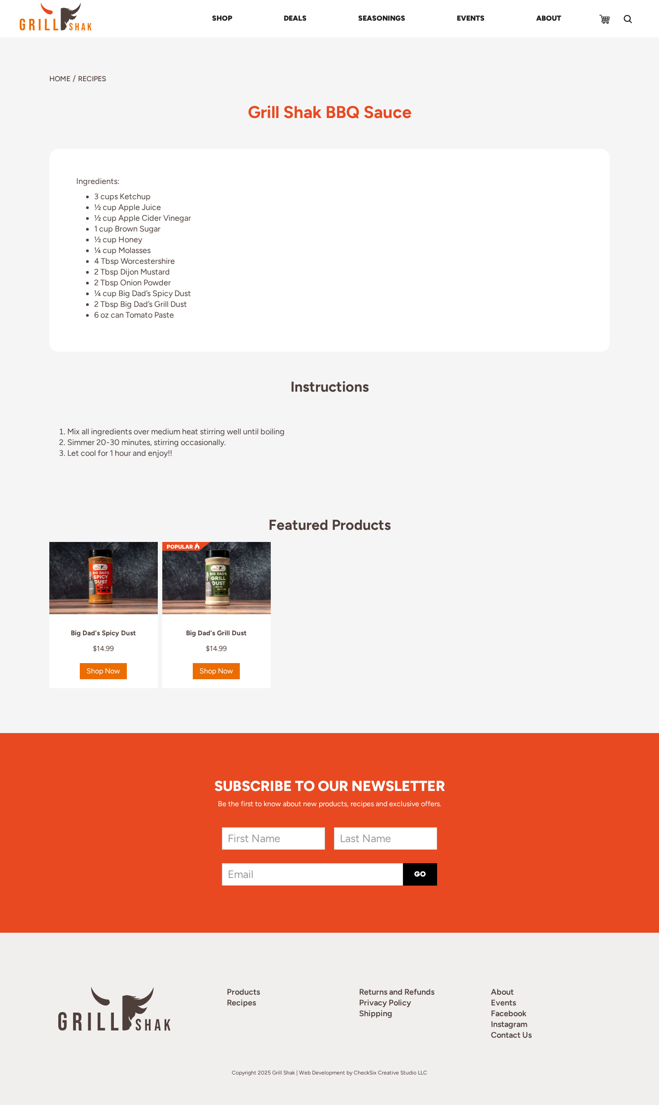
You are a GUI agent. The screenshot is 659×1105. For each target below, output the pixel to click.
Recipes (241, 1003)
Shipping (375, 1013)
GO (420, 874)
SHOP (222, 18)
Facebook (508, 1013)
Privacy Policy (385, 1003)
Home (59, 78)
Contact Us (511, 1035)
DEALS (295, 18)
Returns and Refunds (396, 992)
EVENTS (471, 18)
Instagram (509, 1024)
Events (503, 1003)
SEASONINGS (381, 18)
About (548, 18)
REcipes (92, 78)
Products (243, 992)
